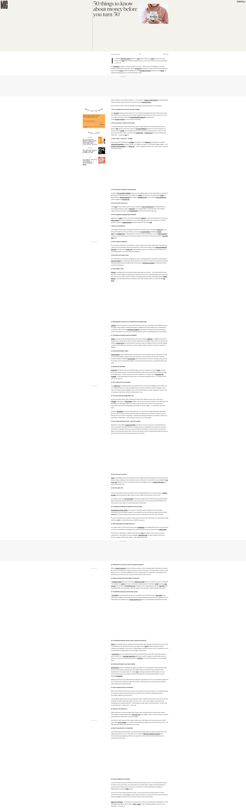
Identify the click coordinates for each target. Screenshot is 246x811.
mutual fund (115, 654)
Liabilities (149, 339)
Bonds (146, 646)
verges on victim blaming (151, 100)
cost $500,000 (133, 211)
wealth (140, 195)
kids (116, 206)
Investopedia (118, 676)
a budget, (131, 142)
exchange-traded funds (129, 656)
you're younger (122, 722)
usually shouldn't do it (135, 599)
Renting (128, 193)
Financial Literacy (125, 58)
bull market (115, 595)
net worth (116, 113)
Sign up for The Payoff (117, 802)
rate (142, 533)
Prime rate (113, 370)
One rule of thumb (116, 261)
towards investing (119, 119)
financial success (146, 102)
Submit (102, 124)
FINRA (127, 789)
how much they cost (147, 206)
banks (158, 370)
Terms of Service (100, 126)
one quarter (138, 68)
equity (162, 195)
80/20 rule (131, 146)
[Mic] (4, 5)
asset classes (131, 358)
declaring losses (142, 535)
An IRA (156, 584)
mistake (122, 130)
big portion (132, 208)
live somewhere (121, 193)
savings (138, 804)
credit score (117, 385)
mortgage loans (120, 233)
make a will (129, 249)
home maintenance (161, 197)
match (123, 584)
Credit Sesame (148, 133)
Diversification (115, 667)
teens (123, 60)
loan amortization (145, 231)
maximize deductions (158, 482)
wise (138, 58)
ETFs (137, 672)
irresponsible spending (117, 144)
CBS (117, 128)
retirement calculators (149, 263)
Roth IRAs (162, 586)
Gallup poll (148, 142)
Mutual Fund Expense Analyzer (151, 733)
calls (150, 222)
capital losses (162, 529)
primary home (120, 343)
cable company (115, 220)
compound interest (130, 425)
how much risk (136, 714)
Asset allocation (115, 354)
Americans (116, 66)
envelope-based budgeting (118, 146)
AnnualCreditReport (141, 128)
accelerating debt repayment (137, 117)
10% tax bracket (128, 498)
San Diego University (145, 70)
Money (162, 70)
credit (134, 804)
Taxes (112, 478)
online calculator (162, 233)
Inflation (113, 272)
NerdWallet (120, 411)
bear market (159, 595)
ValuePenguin (128, 401)
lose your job (125, 199)
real (126, 135)
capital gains (141, 527)
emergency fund (142, 197)
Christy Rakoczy (116, 54)
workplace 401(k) (116, 581)
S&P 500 (140, 658)
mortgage (113, 401)
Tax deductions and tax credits (119, 510)
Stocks (113, 644)
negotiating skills (127, 222)
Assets (113, 339)
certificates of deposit (133, 329)
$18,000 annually (139, 581)
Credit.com (160, 229)
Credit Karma (139, 133)
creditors (143, 218)
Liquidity (113, 325)
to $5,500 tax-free (130, 586)
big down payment (125, 197)
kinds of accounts (120, 568)
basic (121, 70)
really (152, 58)
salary (120, 218)
